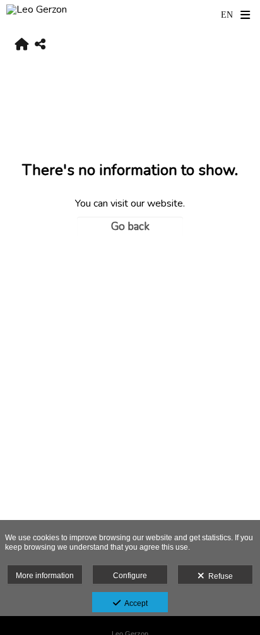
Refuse (218, 576)
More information (45, 575)
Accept (134, 603)
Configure (130, 575)
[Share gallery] (40, 45)
